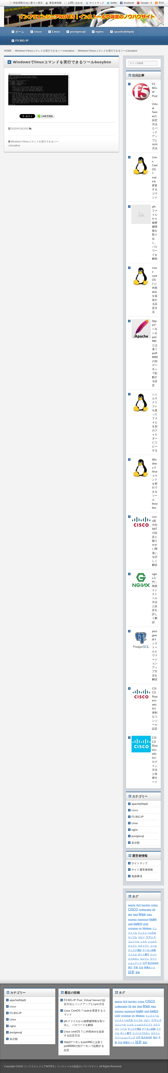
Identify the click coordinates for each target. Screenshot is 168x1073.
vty (140, 928)
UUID (145, 924)
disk (130, 914)
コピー (141, 937)
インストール (152, 1015)
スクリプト (143, 946)
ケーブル (132, 937)
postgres (132, 919)
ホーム (19, 31)
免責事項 (137, 876)
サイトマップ (140, 863)
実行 (130, 967)
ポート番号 (143, 954)
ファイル (132, 954)
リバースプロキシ (141, 1033)
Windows (147, 928)
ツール (153, 946)
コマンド (150, 937)
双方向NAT (153, 963)
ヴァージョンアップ (125, 1037)
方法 (141, 967)
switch (137, 923)
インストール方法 (147, 933)
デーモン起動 (149, 950)
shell (130, 924)
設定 (131, 972)
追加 (137, 972)
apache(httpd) (124, 31)
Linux (56, 31)
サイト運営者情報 (142, 869)
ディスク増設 (135, 950)
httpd (135, 914)
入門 (144, 963)
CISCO (133, 909)
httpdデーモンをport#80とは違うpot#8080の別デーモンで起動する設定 (84, 1046)
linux (142, 914)
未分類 (136, 842)
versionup (133, 928)
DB (153, 909)
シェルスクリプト (143, 1024)
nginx (100, 31)
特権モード (149, 967)
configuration (145, 909)
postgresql (77, 31)
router (153, 919)
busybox (146, 905)
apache (131, 905)
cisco (38, 31)
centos (154, 905)
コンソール (133, 941)
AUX (138, 905)
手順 (135, 967)
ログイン (144, 958)
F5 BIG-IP (21, 40)
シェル (143, 941)
